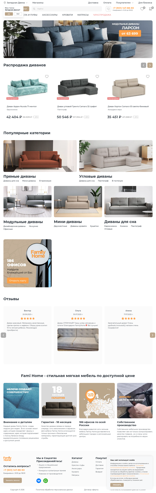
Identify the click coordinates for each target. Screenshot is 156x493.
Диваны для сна (11, 181)
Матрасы (83, 15)
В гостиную (117, 181)
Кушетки (94, 226)
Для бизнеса (145, 2)
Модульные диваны (23, 222)
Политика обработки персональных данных (54, 490)
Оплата (107, 2)
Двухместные (60, 226)
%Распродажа (102, 15)
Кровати (67, 15)
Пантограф (103, 181)
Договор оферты (91, 490)
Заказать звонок (13, 480)
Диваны (75, 462)
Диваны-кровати (78, 226)
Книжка (124, 226)
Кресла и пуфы (27, 15)
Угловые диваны (95, 176)
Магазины (38, 2)
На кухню (33, 226)
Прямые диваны (19, 176)
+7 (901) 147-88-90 (123, 8)
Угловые (108, 229)
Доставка (93, 2)
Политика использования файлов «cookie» (128, 490)
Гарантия (99, 469)
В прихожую (45, 181)
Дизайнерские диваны (14, 226)
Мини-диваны (29, 181)
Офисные (8, 229)
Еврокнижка (110, 226)
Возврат (99, 472)
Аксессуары (49, 15)
